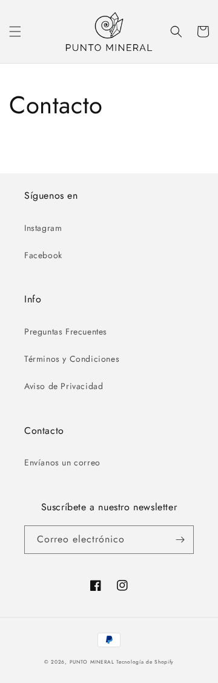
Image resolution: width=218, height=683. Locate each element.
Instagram (43, 228)
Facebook (43, 255)
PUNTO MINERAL (92, 661)
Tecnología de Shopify (145, 661)
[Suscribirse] (180, 539)
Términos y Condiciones (71, 359)
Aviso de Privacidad (63, 386)
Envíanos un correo (62, 462)
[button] (15, 31)
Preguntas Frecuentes (65, 331)
